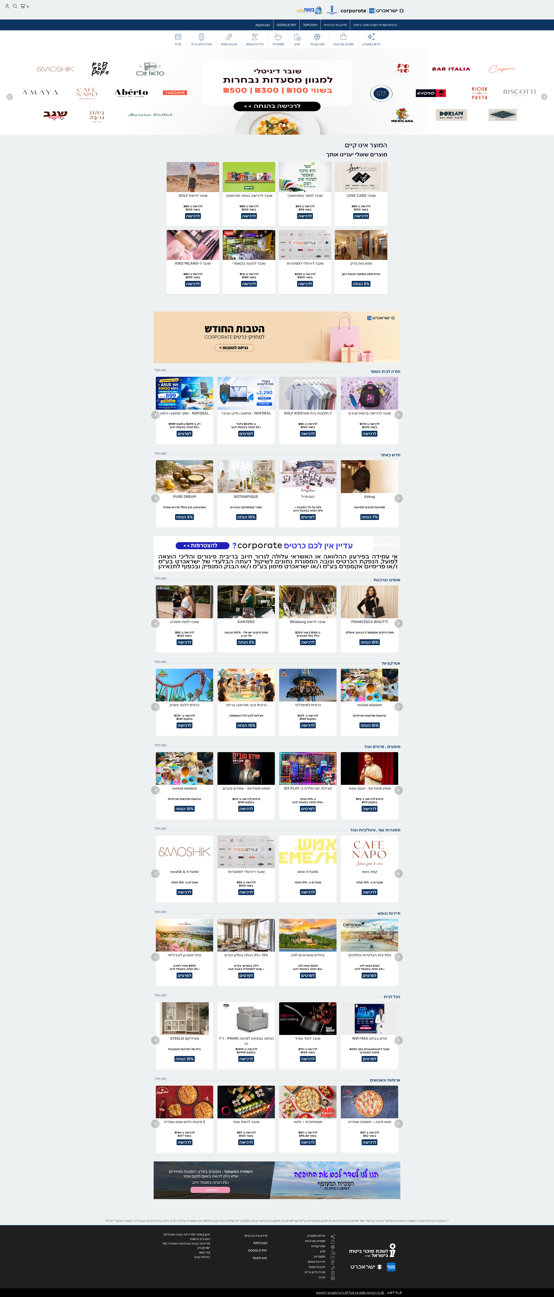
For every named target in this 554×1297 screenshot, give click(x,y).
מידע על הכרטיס (335, 25)
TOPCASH (310, 25)
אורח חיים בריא (201, 44)
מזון (297, 44)
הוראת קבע (202, 1257)
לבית (178, 44)
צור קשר (204, 1252)
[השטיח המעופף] (277, 1180)
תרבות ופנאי (229, 44)
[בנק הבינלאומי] (277, 91)
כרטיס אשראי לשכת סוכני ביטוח (375, 25)
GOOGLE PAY (286, 25)
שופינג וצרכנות (343, 44)
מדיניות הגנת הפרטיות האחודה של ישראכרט (186, 1246)
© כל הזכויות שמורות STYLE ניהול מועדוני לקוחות (350, 1293)
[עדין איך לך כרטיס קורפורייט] (277, 553)
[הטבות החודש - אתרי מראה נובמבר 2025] (277, 337)
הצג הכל (160, 370)
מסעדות (278, 44)
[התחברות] (7, 6)
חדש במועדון (371, 44)
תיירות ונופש (255, 44)
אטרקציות (317, 44)
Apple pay (262, 25)
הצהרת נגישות (200, 1239)
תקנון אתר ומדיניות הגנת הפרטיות (186, 1234)
